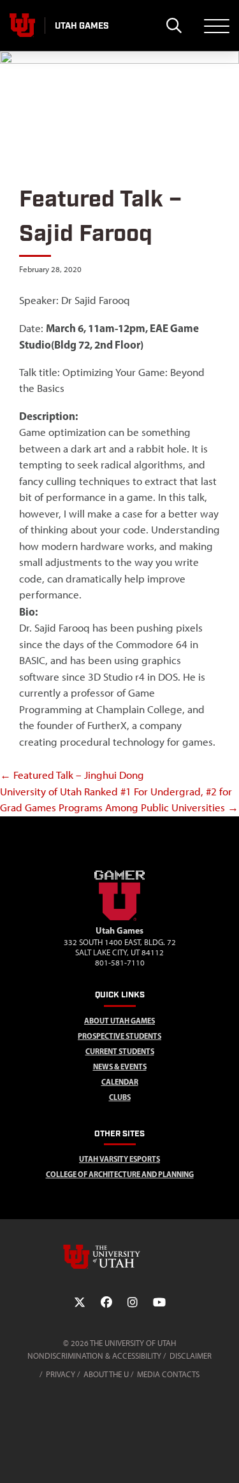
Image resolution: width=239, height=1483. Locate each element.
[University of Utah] (120, 1257)
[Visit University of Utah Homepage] (22, 25)
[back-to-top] (223, 1457)
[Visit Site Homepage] (119, 918)
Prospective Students (119, 1036)
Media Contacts (168, 1374)
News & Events (120, 1066)
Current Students (119, 1051)
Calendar (119, 1082)
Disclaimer (191, 1356)
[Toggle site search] (173, 25)
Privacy (60, 1374)
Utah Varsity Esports (119, 1159)
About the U (106, 1374)
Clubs (120, 1097)
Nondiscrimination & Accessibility (94, 1356)
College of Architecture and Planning (120, 1174)
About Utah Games (119, 1020)
